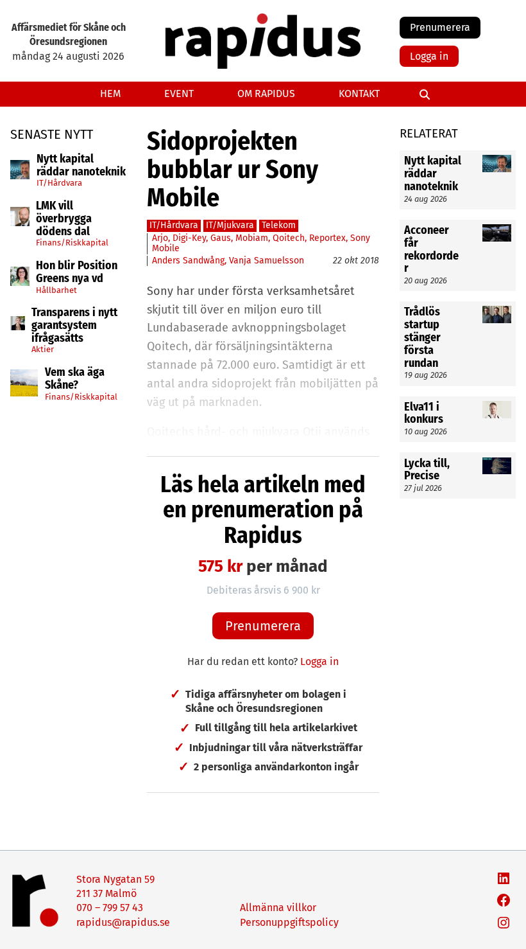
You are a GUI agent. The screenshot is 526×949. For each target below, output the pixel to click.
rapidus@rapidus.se (123, 922)
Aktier (42, 349)
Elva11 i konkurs (425, 414)
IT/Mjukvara (230, 225)
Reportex (327, 238)
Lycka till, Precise (427, 470)
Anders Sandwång (188, 260)
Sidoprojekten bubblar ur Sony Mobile (232, 169)
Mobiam (251, 238)
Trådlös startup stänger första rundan (422, 337)
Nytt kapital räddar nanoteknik (81, 166)
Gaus (220, 238)
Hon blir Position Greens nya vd (76, 272)
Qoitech (289, 238)
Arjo (160, 238)
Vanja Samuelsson (266, 260)
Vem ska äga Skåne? (75, 379)
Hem (110, 93)
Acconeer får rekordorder (431, 249)
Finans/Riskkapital (72, 242)
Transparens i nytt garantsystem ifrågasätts (74, 325)
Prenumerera (440, 27)
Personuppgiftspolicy (289, 922)
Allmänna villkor (278, 907)
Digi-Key (189, 238)
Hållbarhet (56, 290)
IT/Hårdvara (59, 183)
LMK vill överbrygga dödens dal (64, 219)
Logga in (429, 56)
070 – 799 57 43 (109, 907)
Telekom (279, 225)
